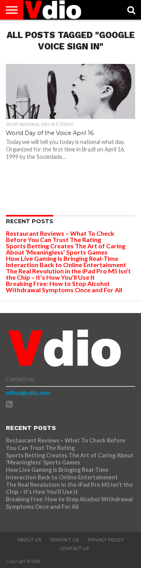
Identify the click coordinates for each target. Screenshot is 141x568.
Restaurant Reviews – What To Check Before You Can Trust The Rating (60, 236)
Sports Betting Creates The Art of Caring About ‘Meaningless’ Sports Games (65, 249)
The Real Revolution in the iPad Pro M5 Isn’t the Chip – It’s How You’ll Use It (68, 274)
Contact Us (64, 540)
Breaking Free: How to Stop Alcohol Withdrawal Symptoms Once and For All (64, 286)
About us (29, 540)
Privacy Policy (106, 540)
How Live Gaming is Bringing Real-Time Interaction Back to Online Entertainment (66, 261)
